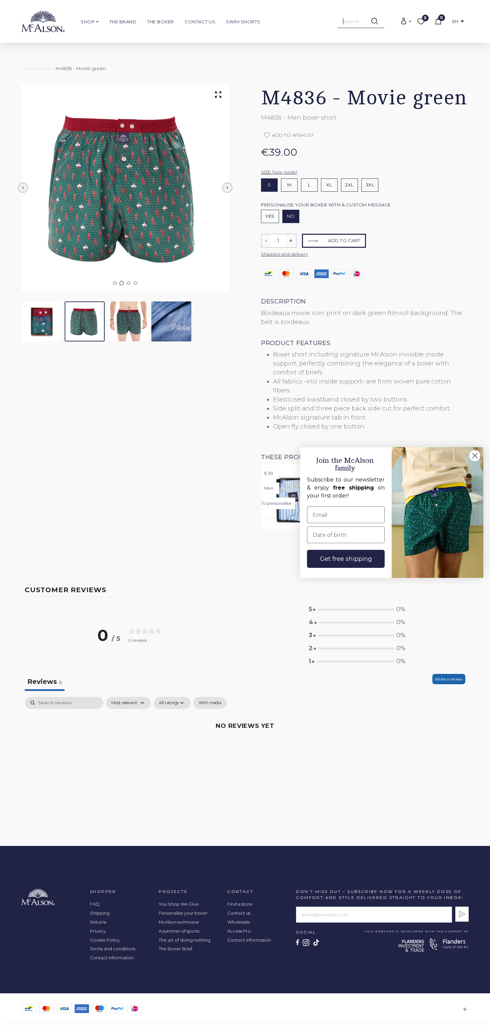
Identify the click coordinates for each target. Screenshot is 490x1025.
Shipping (99, 913)
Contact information (112, 957)
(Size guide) (284, 172)
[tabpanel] (245, 748)
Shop (88, 21)
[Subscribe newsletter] (462, 914)
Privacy (98, 931)
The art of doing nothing (184, 940)
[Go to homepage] (43, 21)
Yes (270, 216)
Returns (98, 922)
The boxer (160, 21)
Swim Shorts (243, 21)
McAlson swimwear (179, 922)
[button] (115, 283)
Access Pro (239, 931)
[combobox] (361, 21)
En (455, 21)
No (291, 216)
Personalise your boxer (183, 913)
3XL (370, 184)
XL (329, 184)
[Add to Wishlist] (370, 54)
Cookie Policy (105, 940)
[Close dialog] (475, 455)
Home (29, 68)
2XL (349, 184)
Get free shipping (346, 559)
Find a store (239, 904)
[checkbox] (210, 703)
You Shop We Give (179, 904)
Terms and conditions (112, 948)
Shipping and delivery (284, 254)
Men (46, 68)
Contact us (200, 21)
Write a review (449, 679)
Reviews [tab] (44, 682)
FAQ (95, 904)
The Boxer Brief (175, 948)
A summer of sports (179, 931)
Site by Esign (465, 1009)
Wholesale (238, 922)
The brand (123, 21)
